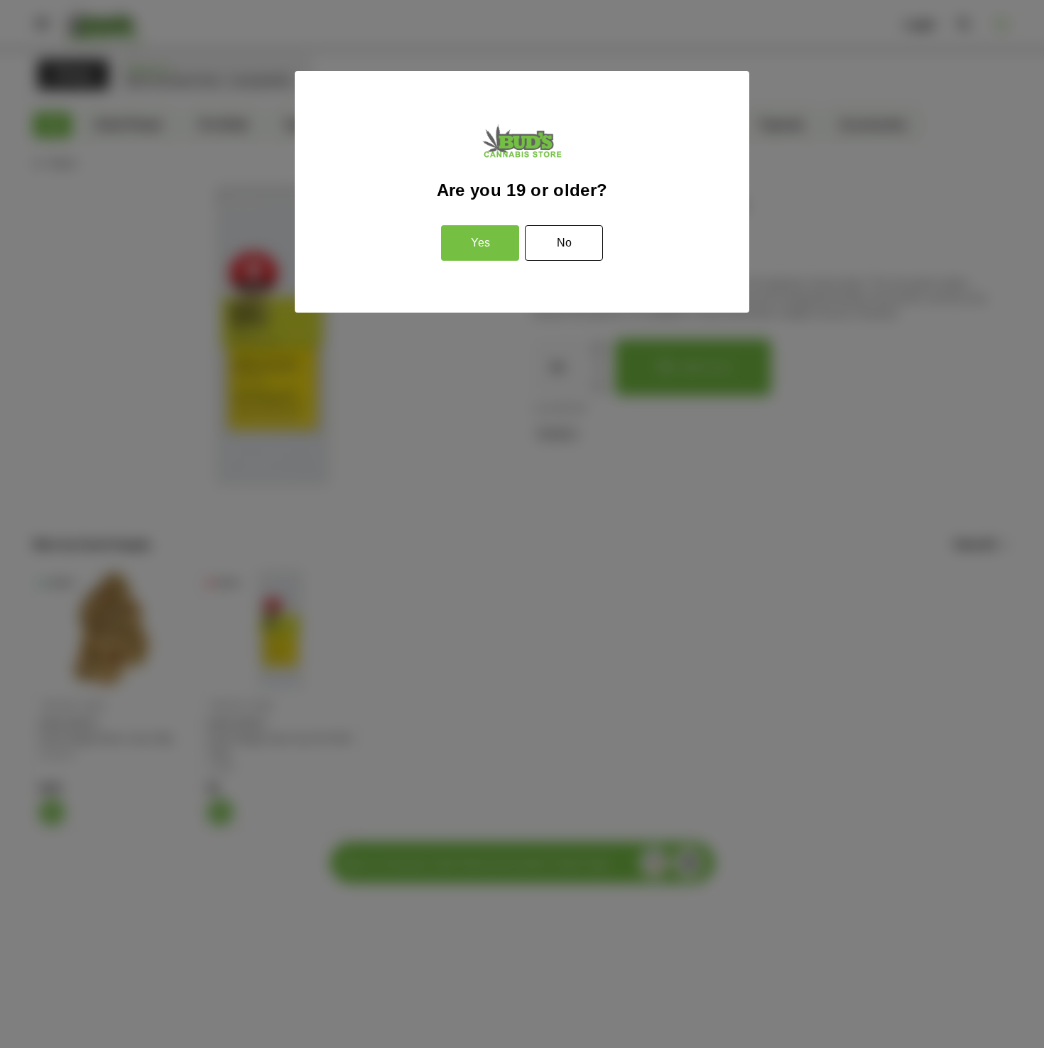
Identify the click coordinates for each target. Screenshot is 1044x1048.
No (564, 243)
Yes (480, 243)
